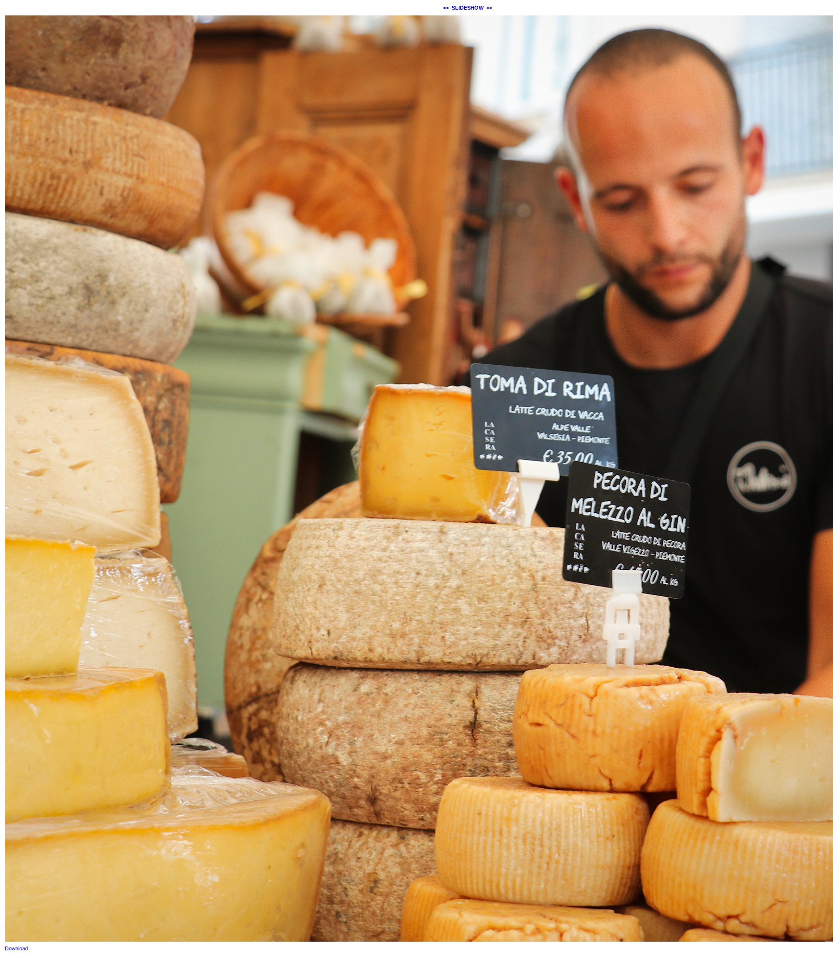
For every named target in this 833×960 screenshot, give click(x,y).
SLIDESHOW (468, 8)
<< (446, 8)
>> (489, 8)
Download (16, 948)
